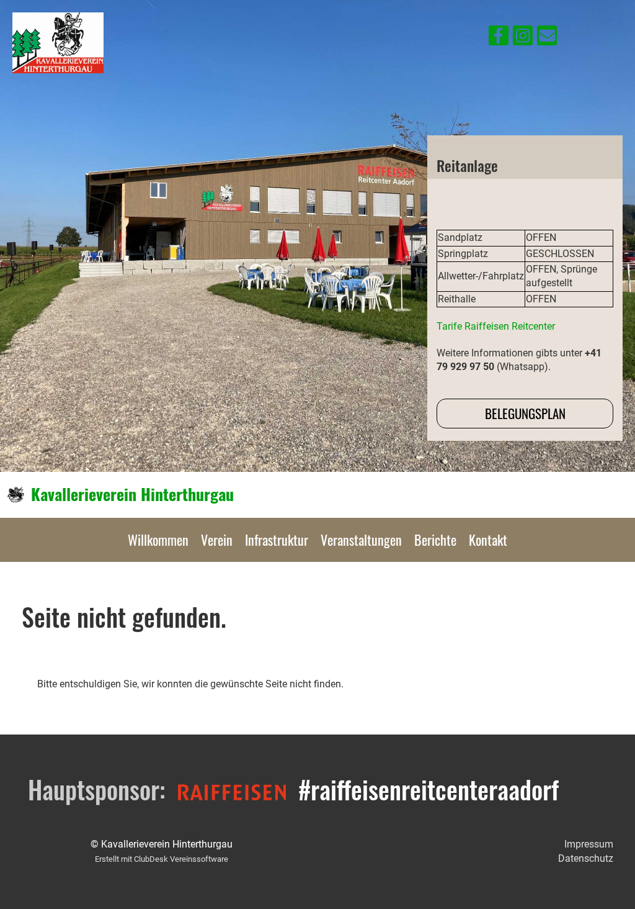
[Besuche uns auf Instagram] (523, 38)
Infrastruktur (276, 539)
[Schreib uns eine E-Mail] (547, 38)
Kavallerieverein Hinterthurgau (132, 494)
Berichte (435, 539)
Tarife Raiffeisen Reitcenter (496, 326)
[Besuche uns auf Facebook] (498, 38)
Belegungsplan (525, 413)
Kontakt (488, 539)
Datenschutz (585, 858)
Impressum (588, 844)
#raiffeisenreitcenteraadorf (428, 789)
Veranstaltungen (361, 539)
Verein (217, 539)
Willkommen (158, 539)
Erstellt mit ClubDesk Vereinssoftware (161, 859)
